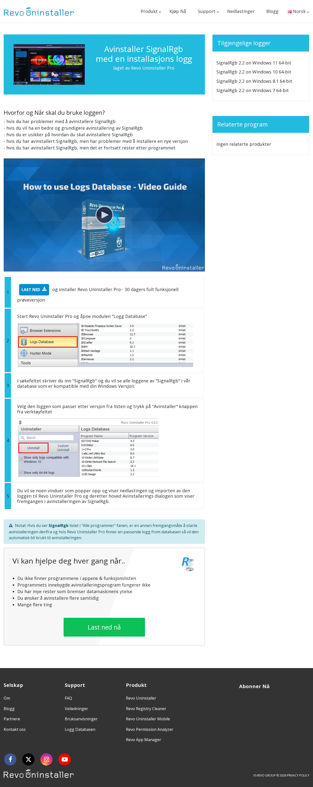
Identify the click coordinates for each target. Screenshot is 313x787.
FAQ (68, 698)
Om (7, 698)
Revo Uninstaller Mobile (148, 719)
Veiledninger (76, 708)
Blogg (272, 11)
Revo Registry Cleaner (146, 708)
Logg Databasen (80, 729)
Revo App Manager (143, 739)
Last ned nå (104, 627)
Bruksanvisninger (81, 719)
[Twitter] (28, 759)
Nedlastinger (241, 11)
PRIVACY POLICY (298, 775)
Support (206, 11)
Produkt (149, 11)
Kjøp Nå (177, 11)
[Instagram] (46, 759)
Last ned (31, 289)
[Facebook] (10, 759)
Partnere (12, 719)
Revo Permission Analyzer (149, 729)
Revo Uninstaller (141, 698)
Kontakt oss (15, 729)
